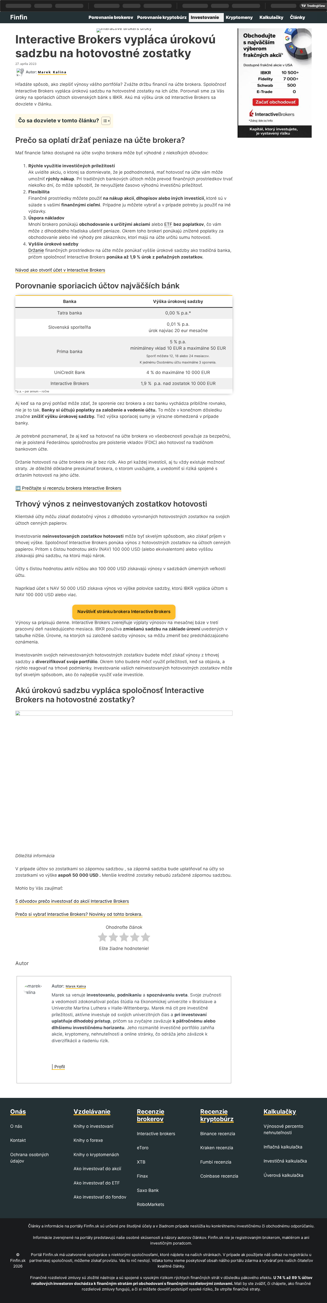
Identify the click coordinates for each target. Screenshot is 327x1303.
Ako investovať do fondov (100, 1197)
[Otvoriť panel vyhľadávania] (312, 17)
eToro (142, 1147)
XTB (141, 1162)
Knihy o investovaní (93, 1126)
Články (297, 17)
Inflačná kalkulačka (283, 1146)
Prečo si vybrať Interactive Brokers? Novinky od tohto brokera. (79, 914)
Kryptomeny (239, 17)
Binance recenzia (217, 1133)
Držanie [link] (36, 250)
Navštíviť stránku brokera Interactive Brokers (123, 611)
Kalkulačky (271, 17)
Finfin (18, 17)
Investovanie (205, 17)
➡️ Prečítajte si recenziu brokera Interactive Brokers (68, 488)
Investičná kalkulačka (285, 1161)
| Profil (58, 1066)
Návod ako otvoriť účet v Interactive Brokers (60, 270)
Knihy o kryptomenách (96, 1154)
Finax (142, 1176)
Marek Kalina (52, 72)
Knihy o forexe (88, 1140)
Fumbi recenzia (215, 1162)
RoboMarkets (150, 1204)
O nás (16, 1126)
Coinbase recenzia (219, 1176)
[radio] (102, 938)
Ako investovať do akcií (97, 1168)
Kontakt (18, 1140)
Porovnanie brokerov (111, 17)
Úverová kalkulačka (283, 1175)
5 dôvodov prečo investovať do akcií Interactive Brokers (72, 901)
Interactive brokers (156, 1133)
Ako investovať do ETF (97, 1182)
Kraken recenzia (216, 1147)
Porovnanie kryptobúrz (162, 17)
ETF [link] (168, 224)
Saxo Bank (148, 1190)
